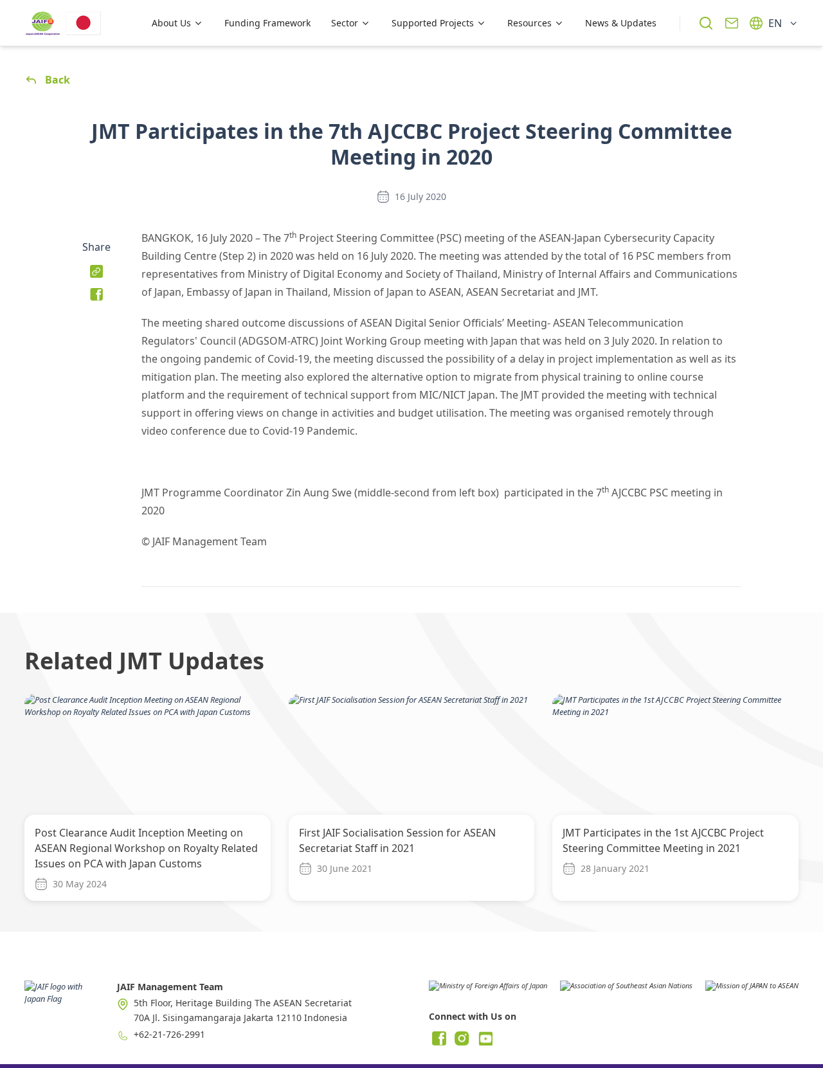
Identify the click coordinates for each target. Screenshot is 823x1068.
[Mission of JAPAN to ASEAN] (752, 990)
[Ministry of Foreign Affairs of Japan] (488, 990)
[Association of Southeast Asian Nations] (626, 990)
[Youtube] (485, 1038)
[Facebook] (439, 1038)
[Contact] (732, 23)
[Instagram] (462, 1038)
